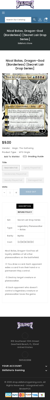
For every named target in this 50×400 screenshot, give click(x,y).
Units (5, 187)
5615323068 (25, 360)
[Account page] (40, 19)
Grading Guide (36, 156)
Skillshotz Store (25, 43)
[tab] (24, 206)
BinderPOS (25, 388)
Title (4, 162)
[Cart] (46, 19)
